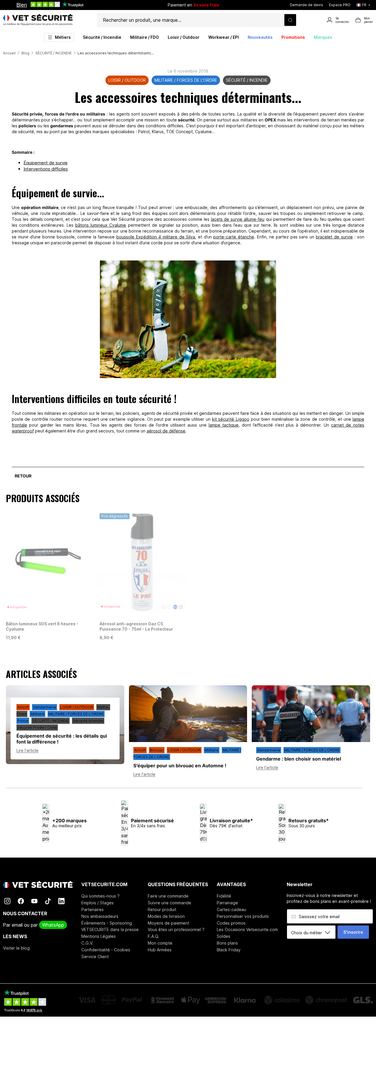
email (17, 925)
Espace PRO (339, 5)
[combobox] (313, 932)
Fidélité (224, 895)
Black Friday (229, 949)
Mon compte (160, 942)
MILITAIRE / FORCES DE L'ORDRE (186, 80)
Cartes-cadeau (231, 909)
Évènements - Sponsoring (106, 922)
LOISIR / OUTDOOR (127, 80)
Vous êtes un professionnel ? (176, 929)
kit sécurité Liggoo (230, 419)
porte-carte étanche (233, 236)
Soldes (223, 936)
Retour (23, 475)
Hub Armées (160, 949)
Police (22, 721)
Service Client (95, 956)
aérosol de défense (166, 430)
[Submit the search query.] (290, 20)
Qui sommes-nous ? (100, 895)
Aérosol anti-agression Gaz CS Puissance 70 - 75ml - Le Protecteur (136, 626)
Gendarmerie (44, 707)
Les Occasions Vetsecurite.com (247, 929)
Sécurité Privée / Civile (37, 727)
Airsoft (23, 707)
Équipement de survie (46, 163)
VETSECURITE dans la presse (110, 929)
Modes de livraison (166, 916)
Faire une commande (168, 895)
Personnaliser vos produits (243, 916)
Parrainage (227, 902)
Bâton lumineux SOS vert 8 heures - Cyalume (42, 626)
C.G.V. (87, 942)
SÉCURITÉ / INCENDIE (247, 80)
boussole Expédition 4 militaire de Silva (155, 236)
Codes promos (231, 922)
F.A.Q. (153, 936)
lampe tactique (224, 424)
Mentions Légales (98, 936)
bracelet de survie (334, 236)
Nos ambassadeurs (99, 916)
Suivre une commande (169, 902)
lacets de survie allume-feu (237, 219)
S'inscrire (353, 932)
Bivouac (157, 750)
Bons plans (227, 942)
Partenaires (92, 909)
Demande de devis (306, 5)
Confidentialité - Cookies (105, 949)
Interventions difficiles (46, 169)
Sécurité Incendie (88, 721)
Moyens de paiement (168, 922)
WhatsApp (53, 925)
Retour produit (162, 909)
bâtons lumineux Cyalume (100, 225)
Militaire (37, 714)
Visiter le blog (16, 947)
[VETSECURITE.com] (38, 20)
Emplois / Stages (97, 902)
